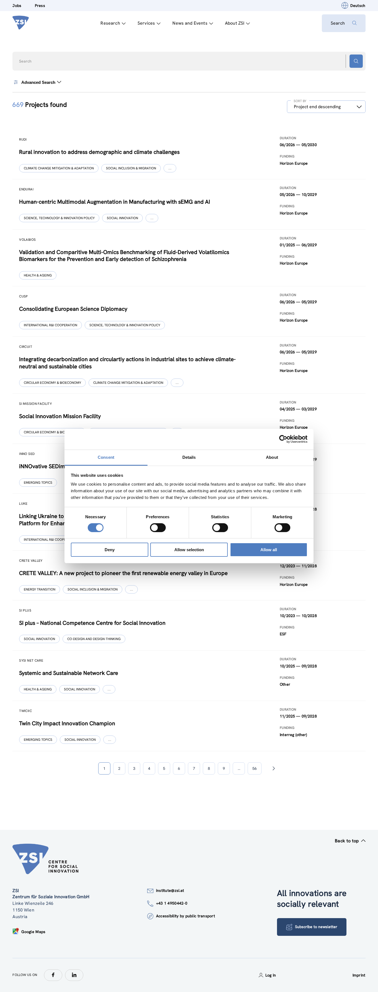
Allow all (268, 549)
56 (254, 768)
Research (110, 23)
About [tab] (272, 457)
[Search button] (356, 61)
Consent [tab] (106, 457)
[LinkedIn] (74, 975)
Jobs (16, 5)
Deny (110, 549)
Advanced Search (38, 82)
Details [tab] (189, 457)
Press (40, 5)
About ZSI (234, 23)
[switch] (158, 527)
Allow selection (189, 549)
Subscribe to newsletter (316, 926)
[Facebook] (53, 975)
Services (146, 23)
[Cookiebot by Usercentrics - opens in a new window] (283, 439)
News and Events (189, 23)
